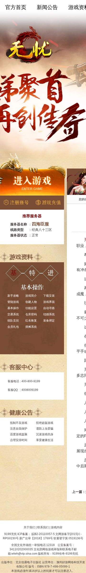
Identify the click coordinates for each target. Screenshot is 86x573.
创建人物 (31, 302)
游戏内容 (56, 527)
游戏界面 (49, 302)
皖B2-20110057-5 (43, 534)
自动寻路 (49, 308)
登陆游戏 (13, 302)
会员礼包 (13, 326)
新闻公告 (47, 7)
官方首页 (15, 7)
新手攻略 (13, 295)
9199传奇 (58, 553)
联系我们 (43, 527)
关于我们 (29, 527)
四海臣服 (40, 224)
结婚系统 (49, 314)
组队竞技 (13, 320)
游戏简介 (31, 295)
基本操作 (13, 308)
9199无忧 (10, 534)
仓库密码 (31, 314)
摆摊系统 (31, 326)
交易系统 (13, 314)
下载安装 (49, 295)
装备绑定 (49, 320)
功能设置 (31, 308)
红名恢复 (31, 320)
